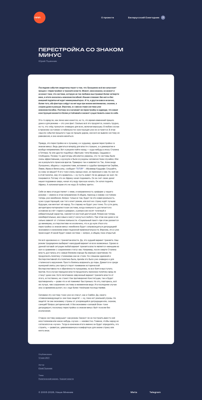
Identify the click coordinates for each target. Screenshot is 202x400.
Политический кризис (48, 379)
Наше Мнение (39, 17)
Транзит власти (66, 379)
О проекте (107, 17)
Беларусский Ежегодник (143, 17)
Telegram (155, 392)
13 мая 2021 (44, 358)
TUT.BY (79, 169)
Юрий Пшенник (47, 61)
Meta (133, 392)
